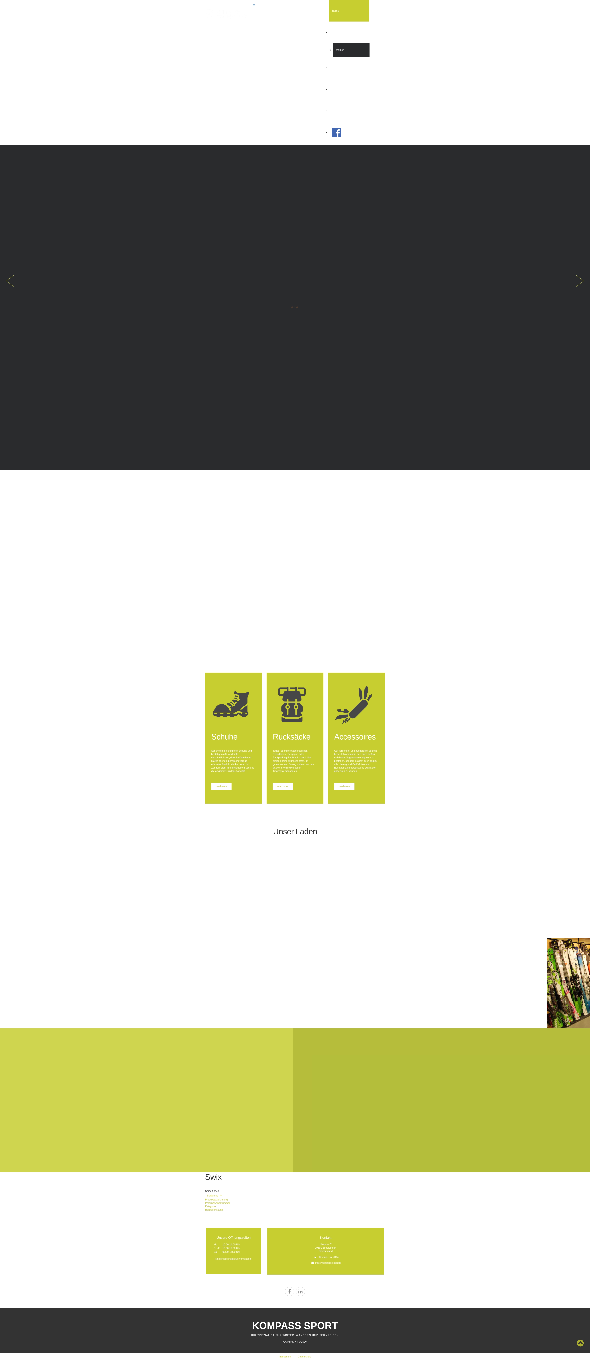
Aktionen (337, 67)
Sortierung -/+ (214, 1195)
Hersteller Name (214, 1209)
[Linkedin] (300, 1291)
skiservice (338, 89)
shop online (339, 110)
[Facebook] (289, 1291)
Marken (340, 50)
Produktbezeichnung (216, 1199)
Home (335, 10)
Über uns (337, 32)
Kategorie (210, 1206)
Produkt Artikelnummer (217, 1203)
